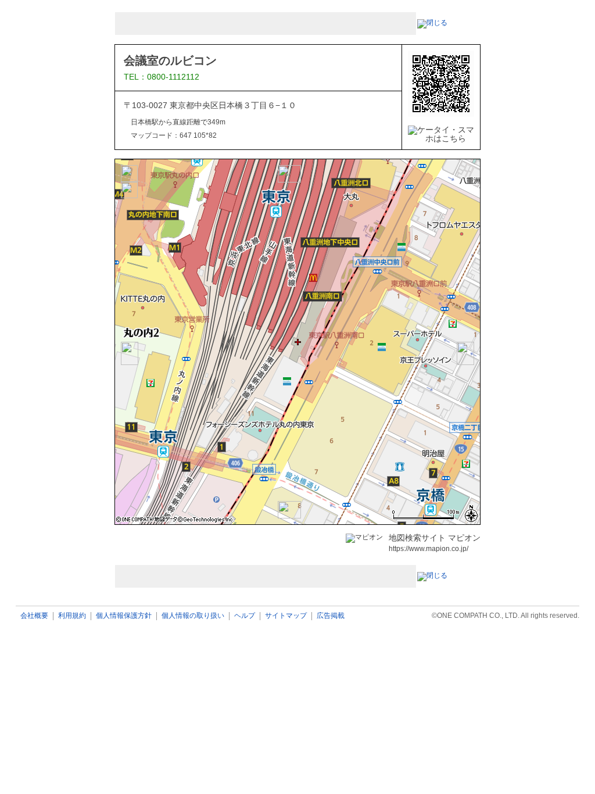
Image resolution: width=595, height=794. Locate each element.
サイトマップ (286, 616)
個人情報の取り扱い (193, 616)
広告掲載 (331, 616)
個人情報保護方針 (124, 616)
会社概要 (34, 616)
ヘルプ (244, 616)
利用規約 (72, 616)
